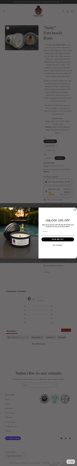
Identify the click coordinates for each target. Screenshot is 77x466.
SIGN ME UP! (58, 239)
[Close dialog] (75, 210)
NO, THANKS (57, 245)
